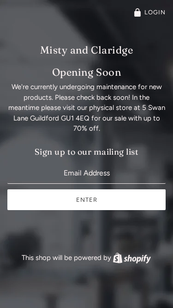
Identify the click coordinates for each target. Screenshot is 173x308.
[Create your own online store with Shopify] (132, 258)
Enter (86, 199)
